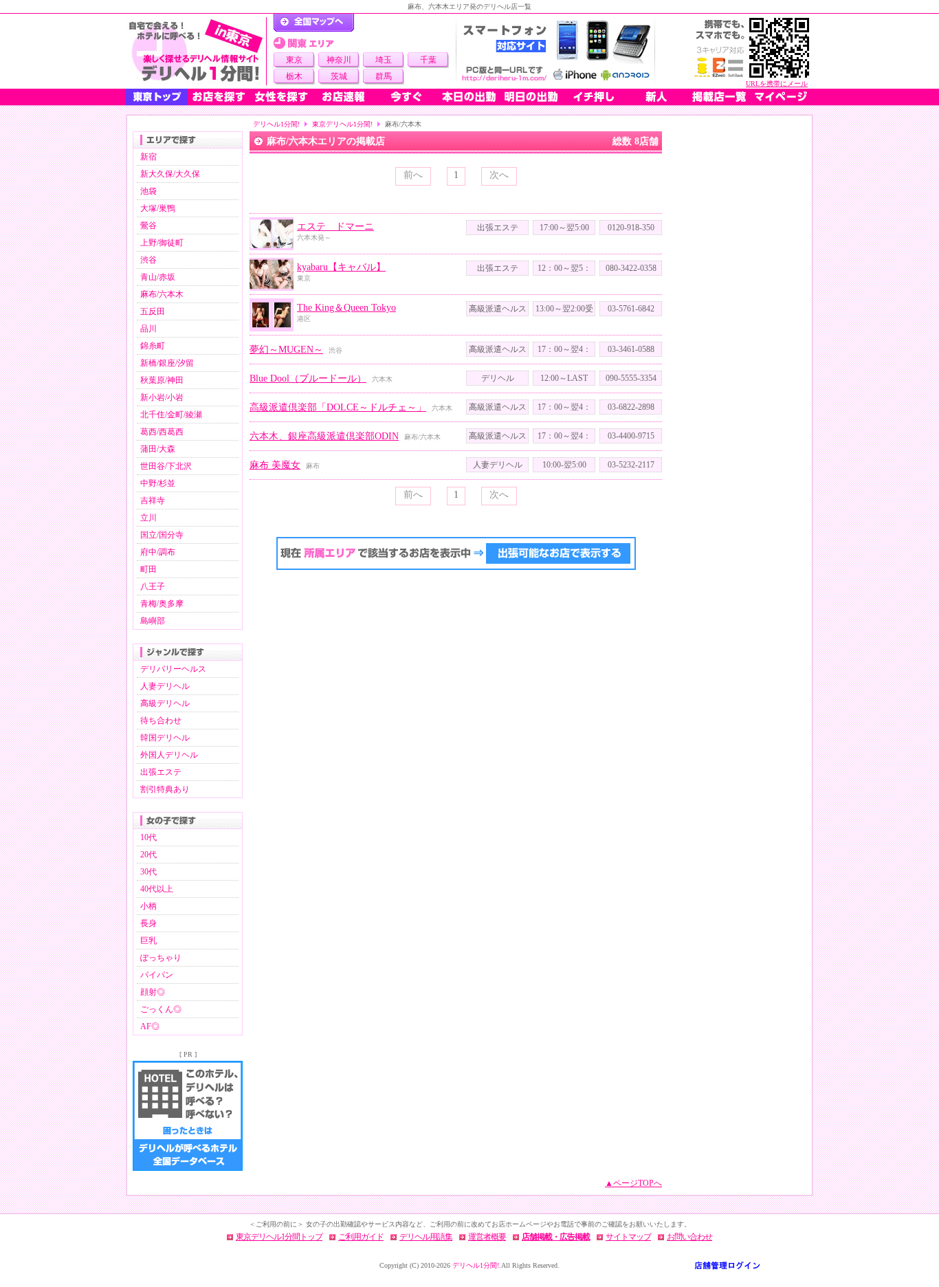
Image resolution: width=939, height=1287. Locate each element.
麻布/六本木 (162, 294)
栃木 (294, 76)
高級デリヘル (165, 703)
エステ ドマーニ (335, 226)
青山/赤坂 (157, 277)
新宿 (148, 157)
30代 (148, 872)
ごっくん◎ (160, 1009)
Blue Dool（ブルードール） (308, 378)
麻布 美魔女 (275, 465)
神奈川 (339, 60)
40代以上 (156, 889)
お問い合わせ (689, 1237)
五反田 (152, 311)
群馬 (383, 76)
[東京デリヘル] (196, 51)
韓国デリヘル (165, 737)
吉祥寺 (152, 500)
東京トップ (157, 97)
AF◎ (149, 1026)
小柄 (148, 906)
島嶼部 (152, 621)
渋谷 (148, 260)
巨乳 (148, 940)
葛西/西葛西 (162, 432)
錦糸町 (152, 346)
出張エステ (160, 772)
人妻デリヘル (165, 686)
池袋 (148, 191)
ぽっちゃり (160, 957)
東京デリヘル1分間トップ (279, 1237)
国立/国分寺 (162, 535)
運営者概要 (487, 1237)
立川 (148, 517)
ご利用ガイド (361, 1237)
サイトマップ (628, 1237)
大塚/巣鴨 (157, 208)
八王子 (152, 586)
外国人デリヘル (169, 755)
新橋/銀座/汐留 (167, 363)
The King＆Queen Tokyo (346, 307)
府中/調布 (157, 552)
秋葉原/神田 (162, 380)
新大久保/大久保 (170, 174)
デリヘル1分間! (276, 124)
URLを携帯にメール (777, 83)
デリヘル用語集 (425, 1237)
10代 (148, 837)
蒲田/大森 (157, 449)
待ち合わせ (160, 720)
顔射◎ (152, 992)
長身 (148, 923)
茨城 (339, 76)
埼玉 (383, 60)
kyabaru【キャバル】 (341, 267)
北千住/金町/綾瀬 (171, 414)
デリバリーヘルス (173, 669)
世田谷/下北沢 (166, 466)
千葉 (428, 60)
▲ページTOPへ (633, 1183)
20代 (148, 854)
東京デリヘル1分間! (342, 124)
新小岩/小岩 (162, 397)
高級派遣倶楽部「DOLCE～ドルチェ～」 (338, 407)
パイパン (156, 975)
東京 (294, 60)
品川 (148, 328)
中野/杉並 (157, 483)
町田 (148, 569)
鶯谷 (148, 225)
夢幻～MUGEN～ (286, 349)
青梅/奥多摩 (162, 603)
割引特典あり (165, 789)
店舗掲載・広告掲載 (556, 1237)
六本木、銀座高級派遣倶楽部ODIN (324, 436)
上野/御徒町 (162, 243)
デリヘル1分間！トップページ (314, 23)
